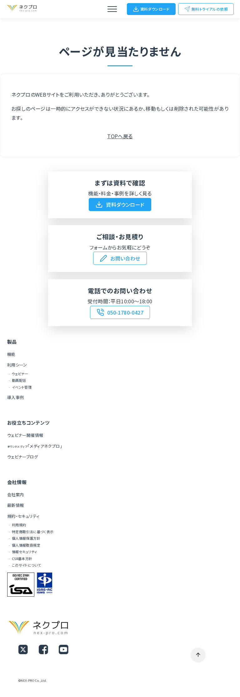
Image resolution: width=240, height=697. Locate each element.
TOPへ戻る (119, 136)
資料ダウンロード (155, 9)
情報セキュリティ (24, 551)
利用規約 (19, 524)
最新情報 (15, 505)
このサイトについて (26, 565)
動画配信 (19, 380)
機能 (11, 354)
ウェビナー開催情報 (25, 435)
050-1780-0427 (125, 312)
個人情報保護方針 (26, 538)
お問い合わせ (125, 258)
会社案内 (15, 494)
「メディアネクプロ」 (34, 446)
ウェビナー (20, 373)
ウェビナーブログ (22, 457)
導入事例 (15, 397)
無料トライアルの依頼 (210, 9)
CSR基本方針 (22, 558)
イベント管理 (22, 387)
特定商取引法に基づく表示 (33, 531)
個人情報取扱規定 (26, 545)
